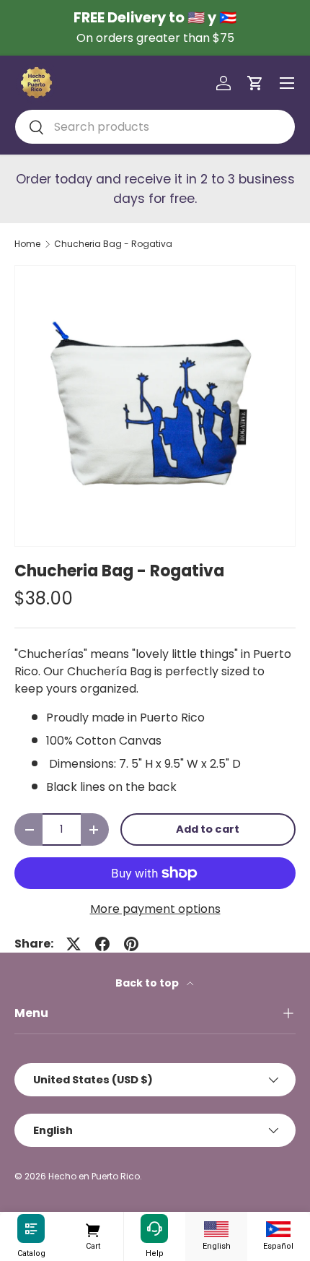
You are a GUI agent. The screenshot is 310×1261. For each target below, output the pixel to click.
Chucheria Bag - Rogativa (113, 244)
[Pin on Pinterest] (131, 944)
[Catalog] (31, 1229)
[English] (216, 1229)
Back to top (148, 983)
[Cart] (92, 1229)
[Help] (154, 1229)
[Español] (278, 1229)
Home (27, 244)
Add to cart (207, 829)
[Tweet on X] (73, 944)
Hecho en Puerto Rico (94, 1176)
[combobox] (155, 127)
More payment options (155, 909)
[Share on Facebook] (102, 944)
